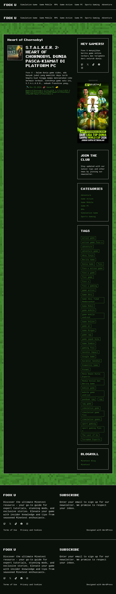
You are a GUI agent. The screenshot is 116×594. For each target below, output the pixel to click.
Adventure (86, 195)
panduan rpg (88, 399)
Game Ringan (88, 330)
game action (88, 290)
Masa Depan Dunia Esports (91, 375)
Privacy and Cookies (31, 530)
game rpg (86, 335)
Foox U (10, 4)
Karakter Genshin (91, 361)
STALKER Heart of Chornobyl (56, 92)
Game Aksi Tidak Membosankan (90, 300)
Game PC (50, 87)
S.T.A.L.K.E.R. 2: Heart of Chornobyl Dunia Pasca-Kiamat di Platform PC (46, 56)
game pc (86, 326)
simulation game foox (90, 413)
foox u (85, 281)
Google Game (88, 356)
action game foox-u (92, 242)
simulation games (91, 419)
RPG (82, 209)
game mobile (88, 310)
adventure (87, 247)
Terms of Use (10, 530)
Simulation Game (89, 213)
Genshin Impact (90, 352)
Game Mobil (88, 306)
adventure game (90, 251)
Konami (85, 369)
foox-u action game (92, 268)
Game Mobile (87, 202)
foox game (87, 277)
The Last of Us (90, 435)
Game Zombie (88, 343)
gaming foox (88, 348)
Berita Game (88, 260)
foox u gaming (89, 286)
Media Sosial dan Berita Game (91, 382)
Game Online (88, 322)
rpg (100, 399)
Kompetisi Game (90, 365)
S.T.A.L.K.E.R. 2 (50, 91)
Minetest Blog (88, 461)
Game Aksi (87, 294)
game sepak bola (90, 339)
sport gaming (89, 424)
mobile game (88, 388)
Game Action (87, 199)
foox (100, 264)
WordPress (107, 530)
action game (88, 238)
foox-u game (88, 273)
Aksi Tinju (88, 255)
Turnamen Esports (91, 439)
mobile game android (88, 393)
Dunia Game (88, 264)
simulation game (90, 408)
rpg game (86, 404)
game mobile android (88, 315)
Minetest (85, 464)
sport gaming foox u (91, 429)
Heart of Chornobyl (34, 91)
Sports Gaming (88, 216)
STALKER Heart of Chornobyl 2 (39, 94)
